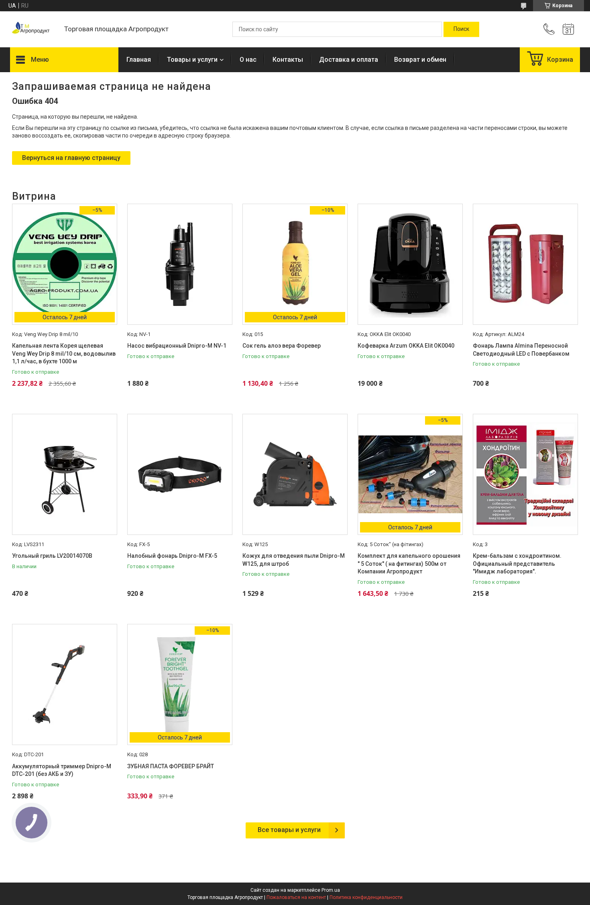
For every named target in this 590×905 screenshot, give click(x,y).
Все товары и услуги (289, 830)
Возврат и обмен (420, 59)
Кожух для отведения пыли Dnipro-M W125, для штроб (293, 560)
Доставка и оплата (348, 59)
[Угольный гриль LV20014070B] (64, 474)
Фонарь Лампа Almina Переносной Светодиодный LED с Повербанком (521, 349)
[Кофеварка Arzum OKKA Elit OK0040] (410, 264)
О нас (248, 59)
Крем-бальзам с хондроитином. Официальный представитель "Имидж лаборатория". (517, 564)
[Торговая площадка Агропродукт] (33, 29)
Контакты (288, 59)
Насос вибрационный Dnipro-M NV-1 (176, 345)
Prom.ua (330, 890)
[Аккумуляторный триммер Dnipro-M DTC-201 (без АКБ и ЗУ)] (64, 684)
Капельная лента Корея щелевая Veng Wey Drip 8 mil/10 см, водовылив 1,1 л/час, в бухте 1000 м (64, 353)
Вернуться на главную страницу (71, 158)
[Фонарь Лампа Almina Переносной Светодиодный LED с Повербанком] (525, 264)
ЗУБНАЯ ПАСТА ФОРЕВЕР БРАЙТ (170, 766)
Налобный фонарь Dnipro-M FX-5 (172, 556)
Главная (138, 59)
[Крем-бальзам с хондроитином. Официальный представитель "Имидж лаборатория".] (525, 474)
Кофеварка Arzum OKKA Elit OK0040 (406, 345)
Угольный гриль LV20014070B (52, 556)
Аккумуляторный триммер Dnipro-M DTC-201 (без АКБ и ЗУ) (61, 770)
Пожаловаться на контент (296, 897)
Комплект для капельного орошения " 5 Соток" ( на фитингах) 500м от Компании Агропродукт (409, 564)
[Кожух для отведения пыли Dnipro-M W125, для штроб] (295, 474)
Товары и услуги (192, 59)
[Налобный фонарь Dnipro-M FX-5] (179, 474)
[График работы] (568, 29)
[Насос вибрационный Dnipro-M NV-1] (179, 264)
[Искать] (461, 29)
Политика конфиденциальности (366, 897)
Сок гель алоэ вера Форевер (281, 345)
